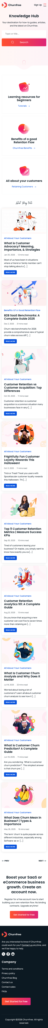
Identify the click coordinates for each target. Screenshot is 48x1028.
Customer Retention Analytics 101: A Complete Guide (22, 604)
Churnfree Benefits (22, 148)
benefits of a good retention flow (22, 310)
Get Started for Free (24, 914)
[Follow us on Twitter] (3, 955)
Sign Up (38, 4)
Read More (10, 272)
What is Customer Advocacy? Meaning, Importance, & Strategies (22, 246)
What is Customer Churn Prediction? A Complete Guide (21, 748)
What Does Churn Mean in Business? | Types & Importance (22, 821)
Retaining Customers (22, 186)
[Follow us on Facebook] (8, 955)
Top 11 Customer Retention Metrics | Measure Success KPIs (22, 532)
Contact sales (8, 986)
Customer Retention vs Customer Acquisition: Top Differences (23, 387)
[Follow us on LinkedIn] (13, 955)
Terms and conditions (12, 968)
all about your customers (17, 238)
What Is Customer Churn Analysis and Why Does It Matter (22, 676)
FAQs (4, 991)
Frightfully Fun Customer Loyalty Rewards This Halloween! (22, 460)
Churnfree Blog (9, 977)
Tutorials (22, 105)
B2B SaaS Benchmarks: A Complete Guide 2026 (22, 317)
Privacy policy (8, 973)
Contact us (27, 945)
